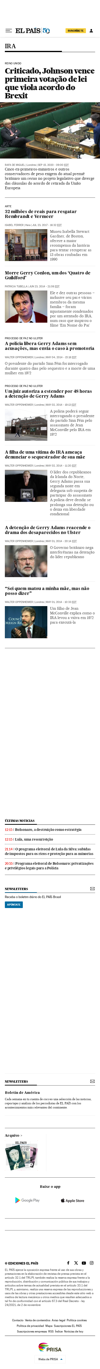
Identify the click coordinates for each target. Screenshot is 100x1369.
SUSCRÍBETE (76, 30)
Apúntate (14, 904)
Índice (59, 1331)
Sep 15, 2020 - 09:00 (53, 165)
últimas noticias (19, 821)
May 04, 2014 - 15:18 (61, 357)
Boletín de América (22, 1093)
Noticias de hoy (73, 1331)
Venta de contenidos (37, 1320)
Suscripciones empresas (32, 1331)
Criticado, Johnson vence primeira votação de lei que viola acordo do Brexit (49, 83)
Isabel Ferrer (14, 225)
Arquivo (12, 1135)
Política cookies (77, 1320)
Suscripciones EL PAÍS (68, 1325)
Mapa (48, 1325)
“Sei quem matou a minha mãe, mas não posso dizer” (47, 591)
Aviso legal (58, 1320)
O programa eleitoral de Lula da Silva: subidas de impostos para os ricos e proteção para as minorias (49, 851)
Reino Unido (13, 63)
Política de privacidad (30, 1325)
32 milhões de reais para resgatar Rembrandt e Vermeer (40, 214)
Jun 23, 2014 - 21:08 (44, 286)
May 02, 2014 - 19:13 (61, 404)
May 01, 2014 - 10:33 (61, 602)
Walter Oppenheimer (19, 357)
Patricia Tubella (16, 286)
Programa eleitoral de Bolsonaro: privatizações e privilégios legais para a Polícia (49, 865)
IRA (10, 46)
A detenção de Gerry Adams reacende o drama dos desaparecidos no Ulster (48, 530)
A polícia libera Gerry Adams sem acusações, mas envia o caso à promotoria (49, 346)
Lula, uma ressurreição (34, 839)
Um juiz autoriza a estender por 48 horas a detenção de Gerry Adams (48, 394)
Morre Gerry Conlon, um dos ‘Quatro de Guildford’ (48, 275)
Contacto (18, 1320)
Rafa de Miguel (15, 165)
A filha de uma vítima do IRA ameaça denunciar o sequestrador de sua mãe (45, 454)
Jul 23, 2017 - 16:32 (47, 225)
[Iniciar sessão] (91, 31)
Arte (8, 206)
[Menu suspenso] (9, 31)
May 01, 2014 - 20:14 (61, 541)
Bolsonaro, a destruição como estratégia (48, 829)
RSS (51, 1331)
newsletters (16, 889)
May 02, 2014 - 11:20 (61, 465)
